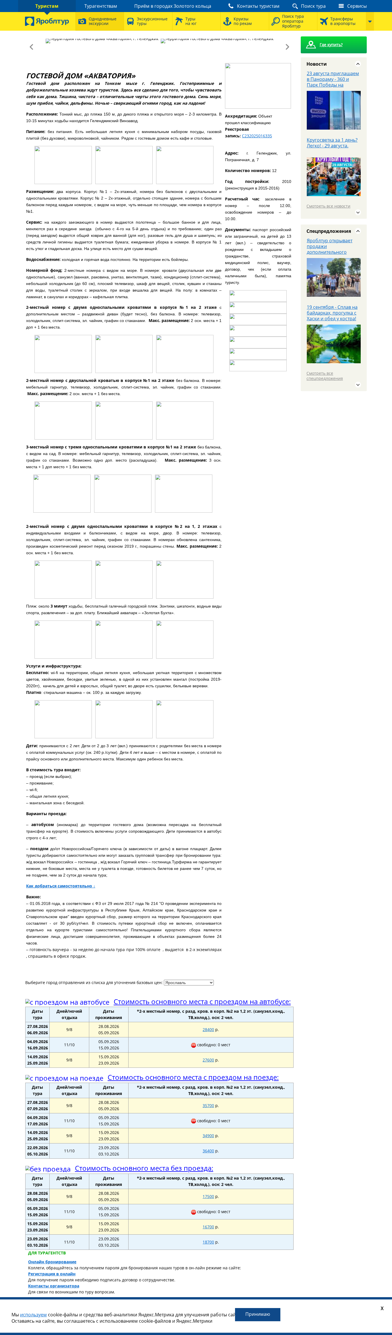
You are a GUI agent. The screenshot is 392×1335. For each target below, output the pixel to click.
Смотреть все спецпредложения (324, 375)
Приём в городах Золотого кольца (172, 6)
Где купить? (331, 44)
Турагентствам (100, 6)
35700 (208, 1105)
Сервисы (357, 6)
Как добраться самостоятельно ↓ (60, 886)
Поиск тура (313, 6)
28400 (208, 1029)
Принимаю (257, 1314)
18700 (208, 1242)
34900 (208, 1135)
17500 (208, 1196)
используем (33, 1314)
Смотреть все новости (328, 206)
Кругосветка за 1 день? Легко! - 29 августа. (332, 143)
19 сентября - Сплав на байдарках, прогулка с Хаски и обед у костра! (332, 313)
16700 (208, 1226)
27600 (208, 1060)
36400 (208, 1151)
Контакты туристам (258, 6)
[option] (333, 104)
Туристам (47, 6)
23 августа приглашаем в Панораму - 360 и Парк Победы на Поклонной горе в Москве (333, 84)
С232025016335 (257, 135)
